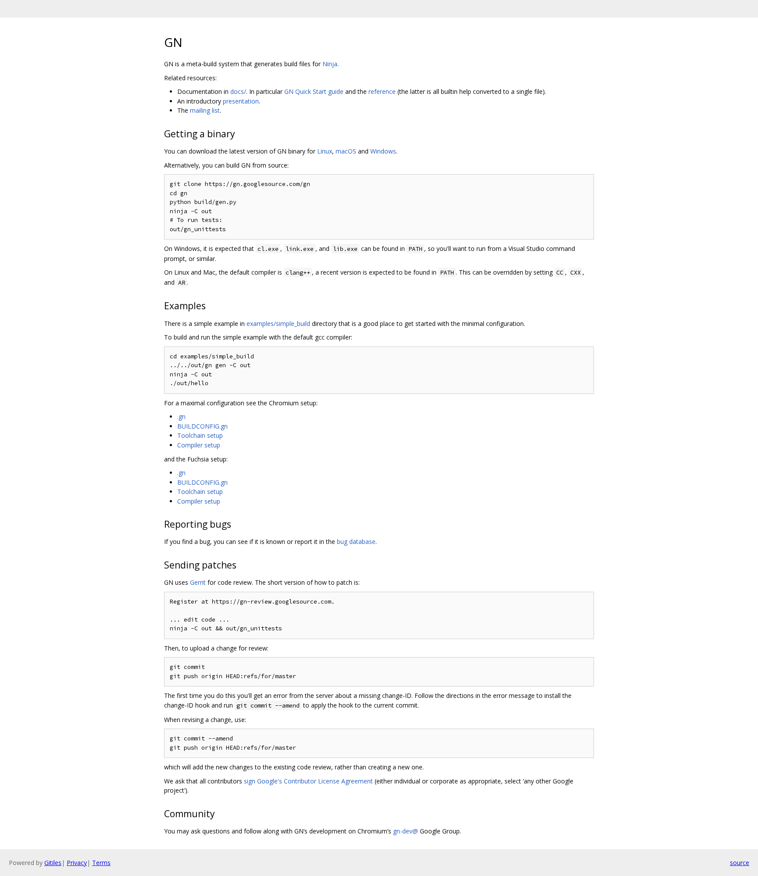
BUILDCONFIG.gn (202, 426)
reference (382, 91)
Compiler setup (198, 445)
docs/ (238, 91)
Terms (101, 862)
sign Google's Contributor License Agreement (308, 781)
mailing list (205, 110)
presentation (241, 101)
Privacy (77, 862)
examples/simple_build (278, 323)
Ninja (329, 64)
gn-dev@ (405, 831)
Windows (383, 151)
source (739, 862)
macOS (346, 151)
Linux (324, 151)
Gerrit (198, 582)
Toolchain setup (200, 435)
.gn (181, 416)
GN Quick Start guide (313, 91)
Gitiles (52, 862)
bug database (356, 541)
